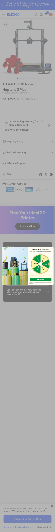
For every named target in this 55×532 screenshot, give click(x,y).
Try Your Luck (40, 279)
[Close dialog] (52, 248)
